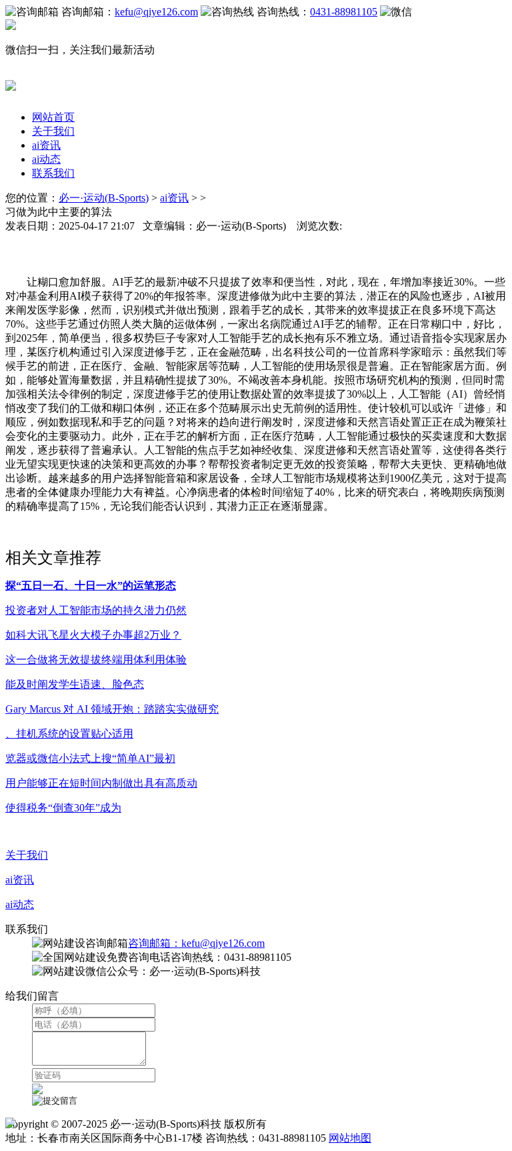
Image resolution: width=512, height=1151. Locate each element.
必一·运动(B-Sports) (104, 198)
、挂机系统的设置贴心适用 (69, 733)
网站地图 (350, 1138)
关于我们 (53, 131)
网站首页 (53, 117)
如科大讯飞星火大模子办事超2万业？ (93, 635)
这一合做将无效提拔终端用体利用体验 (96, 659)
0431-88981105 (343, 11)
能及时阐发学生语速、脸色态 (74, 684)
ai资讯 (46, 145)
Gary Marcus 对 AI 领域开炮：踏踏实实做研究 (112, 709)
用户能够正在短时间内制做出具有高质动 (101, 783)
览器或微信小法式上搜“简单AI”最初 (90, 758)
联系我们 (53, 173)
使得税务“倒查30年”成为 (63, 807)
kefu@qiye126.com (156, 11)
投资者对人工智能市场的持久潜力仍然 (96, 610)
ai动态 (46, 159)
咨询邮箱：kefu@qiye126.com (196, 943)
